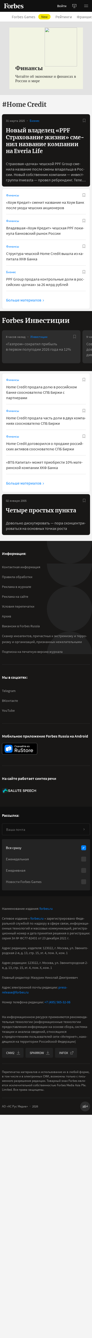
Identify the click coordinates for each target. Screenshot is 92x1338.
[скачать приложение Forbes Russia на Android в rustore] (19, 749)
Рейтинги (63, 16)
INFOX (63, 1053)
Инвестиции (38, 337)
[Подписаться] (84, 829)
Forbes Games (30, 16)
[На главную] (14, 5)
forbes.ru (46, 908)
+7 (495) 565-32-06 (57, 1002)
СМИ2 (10, 1053)
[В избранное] (84, 121)
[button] (86, 6)
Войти (61, 6)
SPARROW (37, 1053)
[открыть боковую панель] (74, 6)
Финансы (12, 195)
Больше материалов (23, 300)
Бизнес (34, 121)
